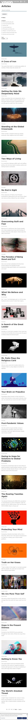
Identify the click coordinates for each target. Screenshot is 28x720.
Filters (3, 17)
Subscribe (16, 1)
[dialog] (14, 716)
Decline (19, 718)
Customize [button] (3, 718)
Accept (24, 718)
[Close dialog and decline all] (27, 714)
